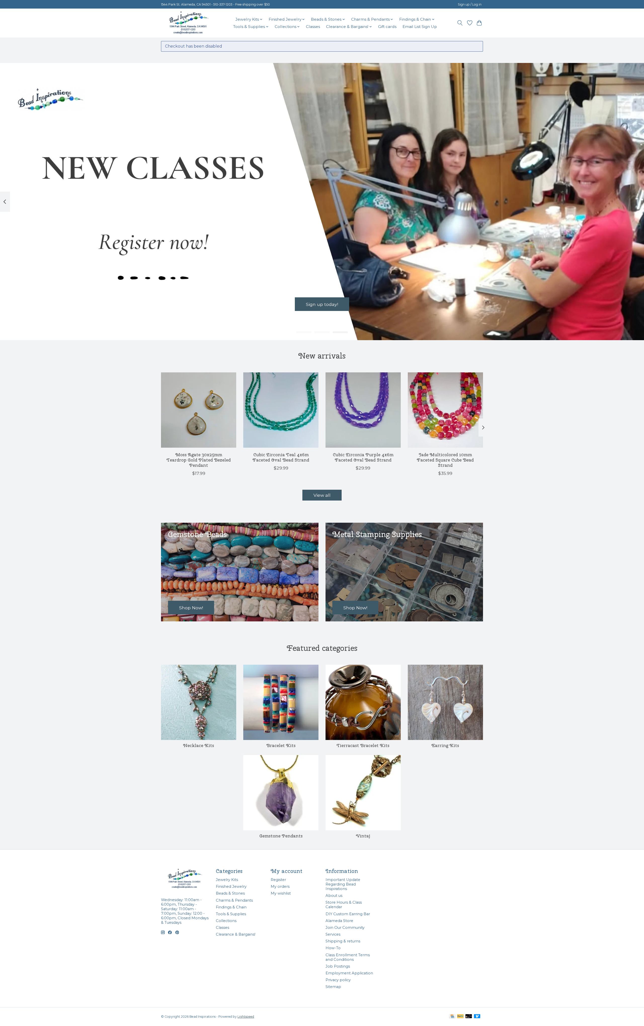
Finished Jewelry (231, 886)
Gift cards (387, 26)
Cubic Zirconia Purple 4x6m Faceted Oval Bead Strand (363, 457)
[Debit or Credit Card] (468, 1016)
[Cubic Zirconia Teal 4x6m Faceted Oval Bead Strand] (280, 410)
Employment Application (349, 973)
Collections (226, 920)
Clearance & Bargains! (235, 934)
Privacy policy (338, 980)
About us (334, 895)
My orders (280, 886)
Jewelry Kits (227, 879)
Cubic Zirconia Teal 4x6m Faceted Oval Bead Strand (281, 457)
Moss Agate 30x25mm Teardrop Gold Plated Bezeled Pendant (199, 460)
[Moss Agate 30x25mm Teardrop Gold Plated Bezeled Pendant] (198, 410)
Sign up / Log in (469, 4)
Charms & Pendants (234, 900)
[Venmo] (477, 1016)
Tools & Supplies (231, 914)
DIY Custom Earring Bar (348, 914)
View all (322, 495)
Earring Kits (445, 745)
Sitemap (333, 986)
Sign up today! (322, 304)
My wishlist (281, 893)
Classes (313, 26)
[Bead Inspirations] (188, 23)
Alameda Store (339, 920)
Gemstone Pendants (281, 836)
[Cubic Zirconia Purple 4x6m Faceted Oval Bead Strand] (363, 410)
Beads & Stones (230, 893)
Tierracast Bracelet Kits (363, 745)
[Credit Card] (452, 1016)
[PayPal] (460, 1016)
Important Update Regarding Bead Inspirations (343, 884)
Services (333, 934)
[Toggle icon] (460, 22)
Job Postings (338, 966)
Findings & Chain (231, 907)
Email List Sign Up (420, 26)
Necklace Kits (198, 745)
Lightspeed (245, 1016)
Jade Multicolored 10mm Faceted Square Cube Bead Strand (445, 460)
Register (278, 879)
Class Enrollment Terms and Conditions (348, 957)
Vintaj (363, 836)
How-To (333, 948)
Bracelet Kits (281, 745)
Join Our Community (345, 927)
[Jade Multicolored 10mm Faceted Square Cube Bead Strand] (445, 410)
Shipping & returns (343, 941)
